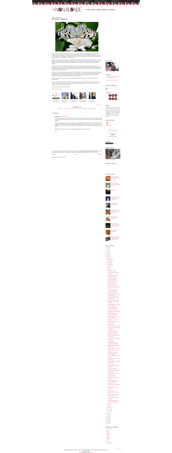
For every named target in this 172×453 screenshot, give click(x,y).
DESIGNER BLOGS (89, 452)
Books (108, 430)
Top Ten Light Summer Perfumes (113, 400)
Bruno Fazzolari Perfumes (112, 375)
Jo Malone (75, 108)
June (109, 269)
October (109, 262)
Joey (108, 123)
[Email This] (73, 107)
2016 (108, 252)
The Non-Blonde (81, 449)
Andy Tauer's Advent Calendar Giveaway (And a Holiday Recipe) (115, 198)
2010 (108, 416)
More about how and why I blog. (112, 80)
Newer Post (54, 154)
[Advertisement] (113, 37)
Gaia (108, 122)
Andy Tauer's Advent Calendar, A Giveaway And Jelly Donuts (115, 211)
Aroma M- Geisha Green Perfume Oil (114, 348)
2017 (108, 251)
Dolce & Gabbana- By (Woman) (113, 333)
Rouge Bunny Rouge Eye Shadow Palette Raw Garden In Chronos (115, 238)
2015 (108, 254)
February (109, 409)
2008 (108, 419)
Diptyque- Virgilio (110, 341)
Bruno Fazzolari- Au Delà (112, 270)
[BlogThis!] (74, 107)
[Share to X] (75, 107)
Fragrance (108, 433)
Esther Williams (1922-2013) (112, 368)
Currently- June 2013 (111, 324)
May (108, 404)
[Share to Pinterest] (78, 107)
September (110, 264)
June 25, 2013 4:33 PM (64, 116)
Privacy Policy (115, 1)
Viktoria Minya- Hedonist (112, 330)
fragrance (64, 108)
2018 (108, 249)
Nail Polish (108, 438)
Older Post (100, 154)
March (109, 407)
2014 (108, 256)
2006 (108, 423)
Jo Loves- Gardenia (111, 364)
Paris (107, 440)
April (108, 405)
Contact (87, 2)
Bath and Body (109, 428)
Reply (56, 130)
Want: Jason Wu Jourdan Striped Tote (114, 326)
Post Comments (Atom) (61, 157)
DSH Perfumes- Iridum (111, 383)
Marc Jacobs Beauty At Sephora (113, 332)
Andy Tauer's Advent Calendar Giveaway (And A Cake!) (115, 184)
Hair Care (108, 434)
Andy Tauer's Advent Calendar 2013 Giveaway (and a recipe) (115, 177)
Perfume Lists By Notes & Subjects (81, 1)
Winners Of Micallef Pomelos (112, 402)
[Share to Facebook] (77, 107)
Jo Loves (70, 108)
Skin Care (108, 441)
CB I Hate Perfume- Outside (112, 285)
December (109, 259)
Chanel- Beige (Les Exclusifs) (112, 292)
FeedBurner (115, 136)
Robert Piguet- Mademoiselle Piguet (114, 311)
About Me (65, 1)
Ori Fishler (109, 125)
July (108, 267)
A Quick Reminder (111, 390)
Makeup (108, 437)
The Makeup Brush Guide (101, 1)
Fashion (108, 431)
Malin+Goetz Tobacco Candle (112, 283)
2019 (108, 247)
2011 (108, 414)
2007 (108, 421)
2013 (108, 257)
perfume (80, 108)
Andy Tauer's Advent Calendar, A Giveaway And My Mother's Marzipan (115, 224)
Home (56, 1)
